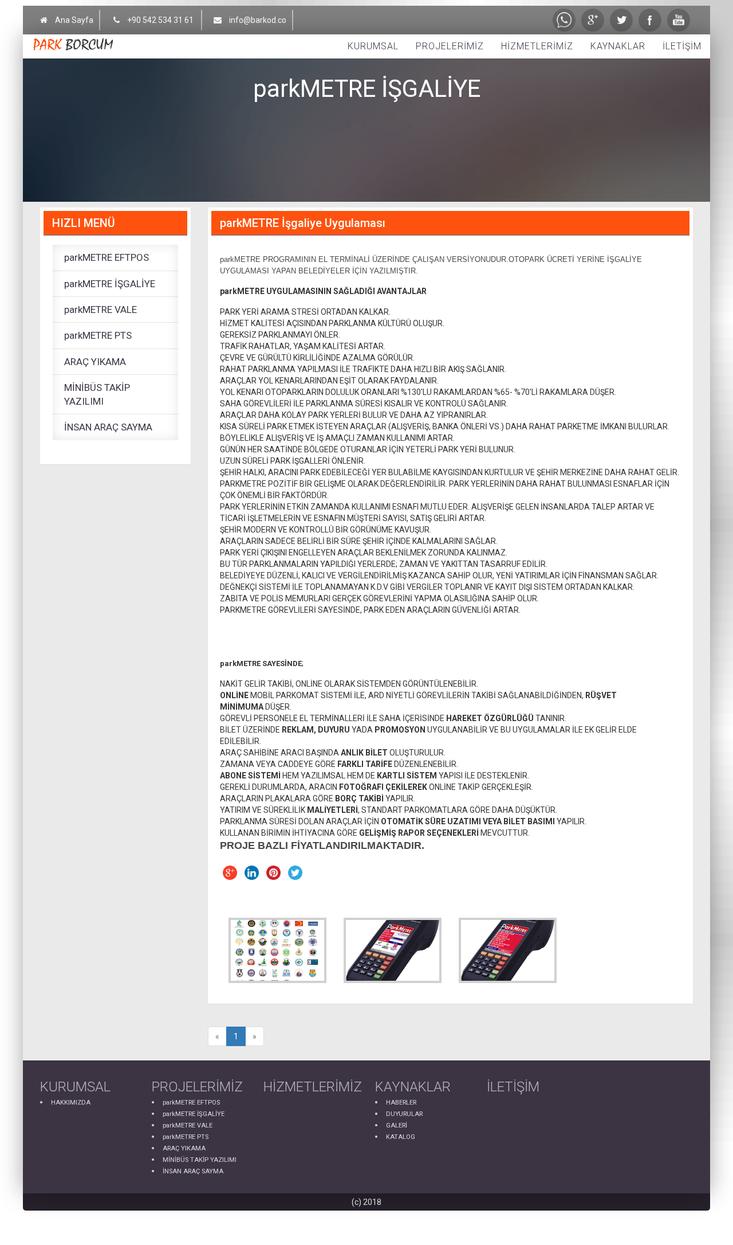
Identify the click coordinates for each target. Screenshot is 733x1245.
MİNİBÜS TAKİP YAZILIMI (97, 394)
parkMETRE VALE (100, 309)
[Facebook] (650, 20)
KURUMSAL (373, 46)
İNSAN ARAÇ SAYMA (108, 427)
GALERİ (396, 1125)
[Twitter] (621, 20)
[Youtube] (678, 20)
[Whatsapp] (564, 20)
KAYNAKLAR (617, 46)
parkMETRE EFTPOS (106, 257)
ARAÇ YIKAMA (95, 361)
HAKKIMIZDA (70, 1102)
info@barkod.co (257, 20)
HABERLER (401, 1102)
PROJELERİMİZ (450, 46)
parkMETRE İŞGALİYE (109, 283)
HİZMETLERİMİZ (537, 46)
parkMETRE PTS (98, 335)
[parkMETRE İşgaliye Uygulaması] (277, 950)
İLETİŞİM (682, 46)
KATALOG (400, 1137)
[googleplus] (592, 20)
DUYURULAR (404, 1114)
